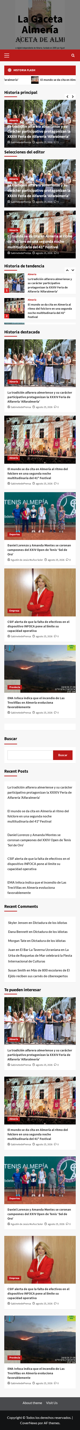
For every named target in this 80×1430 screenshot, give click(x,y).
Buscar (10, 739)
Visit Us (52, 1403)
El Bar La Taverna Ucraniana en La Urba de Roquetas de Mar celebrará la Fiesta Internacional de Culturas (40, 955)
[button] (8, 54)
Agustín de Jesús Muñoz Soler (27, 560)
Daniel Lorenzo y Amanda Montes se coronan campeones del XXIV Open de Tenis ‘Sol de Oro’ (49, 310)
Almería (13, 120)
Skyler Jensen (18, 923)
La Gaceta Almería (40, 24)
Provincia (14, 687)
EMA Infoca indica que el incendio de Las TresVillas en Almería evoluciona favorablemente (36, 702)
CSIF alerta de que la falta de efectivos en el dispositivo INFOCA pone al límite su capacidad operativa (38, 626)
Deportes (33, 301)
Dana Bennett (18, 932)
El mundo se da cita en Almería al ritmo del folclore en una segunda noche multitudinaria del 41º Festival (39, 242)
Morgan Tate (17, 941)
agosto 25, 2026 (44, 142)
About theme (32, 1403)
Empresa (33, 323)
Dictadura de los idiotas (50, 923)
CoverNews (28, 1423)
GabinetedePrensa (21, 142)
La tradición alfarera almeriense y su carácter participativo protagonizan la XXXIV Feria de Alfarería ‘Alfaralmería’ (38, 131)
